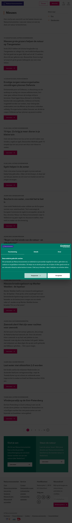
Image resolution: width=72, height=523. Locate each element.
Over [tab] (59, 252)
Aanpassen (34, 275)
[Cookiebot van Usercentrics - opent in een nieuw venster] (61, 246)
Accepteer (58, 275)
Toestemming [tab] (12, 252)
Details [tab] (36, 252)
